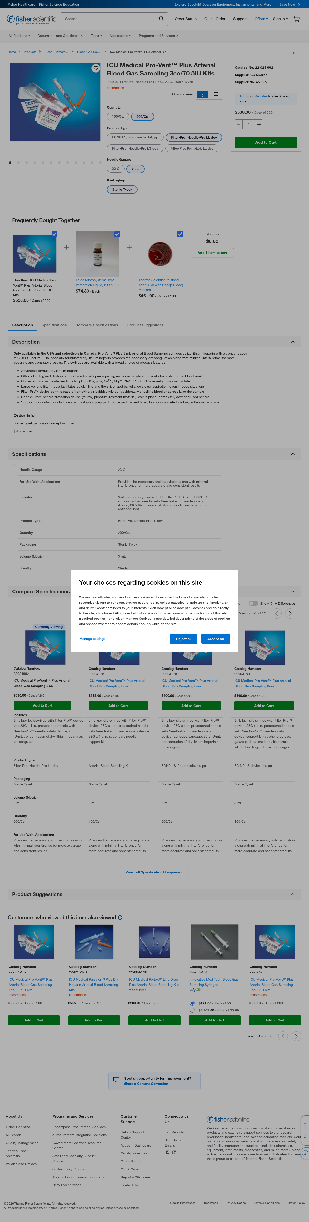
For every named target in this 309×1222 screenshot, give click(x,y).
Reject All (183, 639)
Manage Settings (92, 638)
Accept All (215, 639)
